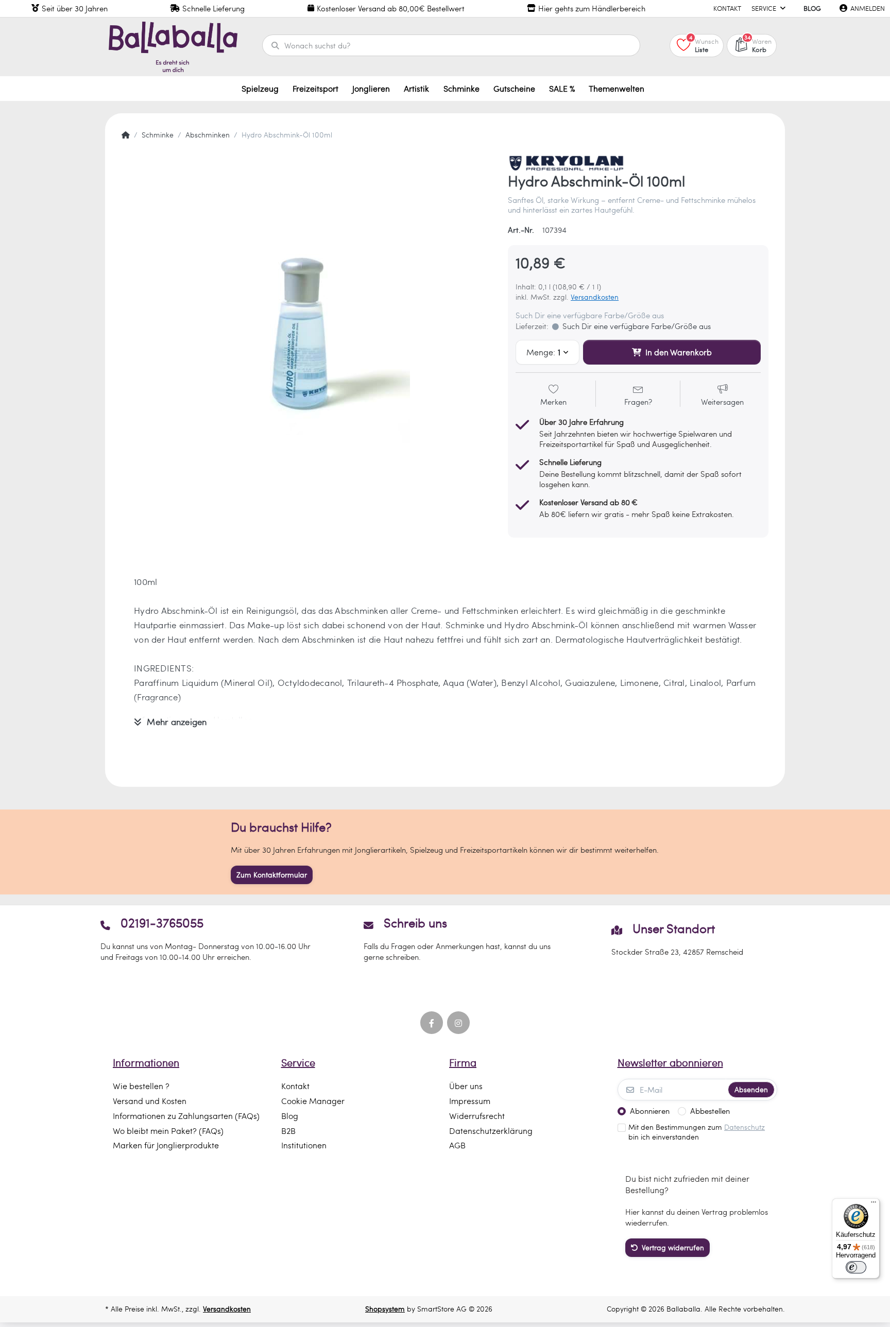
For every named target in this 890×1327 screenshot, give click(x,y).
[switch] (856, 1267)
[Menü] (873, 1204)
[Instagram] (458, 1022)
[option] (307, 340)
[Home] (126, 135)
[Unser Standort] (678, 939)
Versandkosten (595, 297)
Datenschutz (744, 1127)
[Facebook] (431, 1022)
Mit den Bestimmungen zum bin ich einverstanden (696, 1132)
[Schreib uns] (445, 939)
